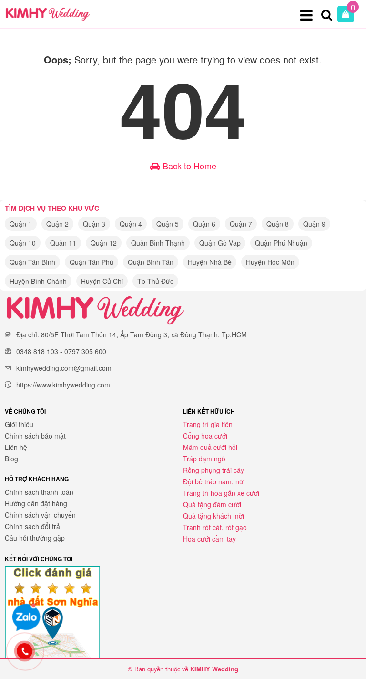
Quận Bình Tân (150, 262)
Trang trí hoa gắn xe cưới (221, 493)
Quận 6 (204, 224)
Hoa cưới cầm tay (209, 538)
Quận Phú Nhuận (281, 243)
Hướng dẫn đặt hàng (36, 503)
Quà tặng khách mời (213, 516)
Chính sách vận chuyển (40, 515)
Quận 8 (277, 224)
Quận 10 (23, 243)
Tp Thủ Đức (155, 281)
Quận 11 (63, 243)
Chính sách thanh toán (39, 492)
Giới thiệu (19, 424)
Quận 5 (167, 224)
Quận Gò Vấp (220, 243)
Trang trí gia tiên (208, 424)
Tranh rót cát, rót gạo (215, 527)
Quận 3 (94, 224)
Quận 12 (104, 243)
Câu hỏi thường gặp (35, 538)
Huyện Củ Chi (102, 281)
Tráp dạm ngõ (204, 458)
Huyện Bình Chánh (38, 281)
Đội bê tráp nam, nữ (213, 481)
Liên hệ (16, 447)
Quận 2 (57, 224)
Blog (11, 458)
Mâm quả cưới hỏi (210, 447)
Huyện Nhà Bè (210, 262)
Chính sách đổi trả (32, 526)
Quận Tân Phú (91, 262)
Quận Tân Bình (32, 262)
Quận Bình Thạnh (158, 243)
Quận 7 (241, 224)
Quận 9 (314, 224)
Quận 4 (131, 224)
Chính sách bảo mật (35, 435)
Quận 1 (21, 224)
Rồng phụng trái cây (213, 470)
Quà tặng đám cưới (212, 504)
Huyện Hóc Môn (270, 262)
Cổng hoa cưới (205, 435)
